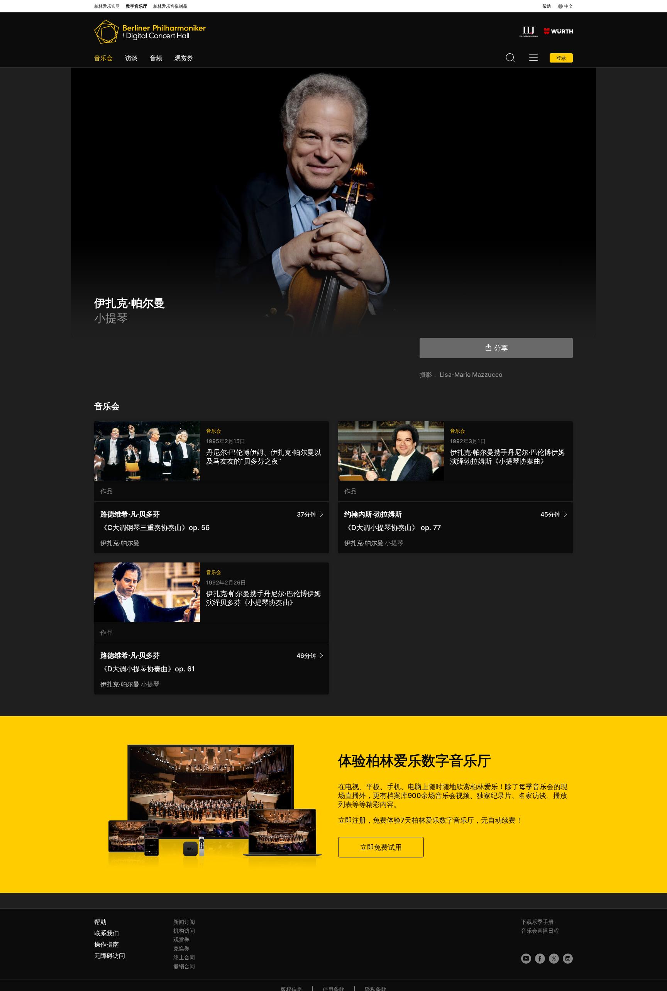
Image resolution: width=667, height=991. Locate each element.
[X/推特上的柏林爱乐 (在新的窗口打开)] (554, 959)
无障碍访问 (109, 955)
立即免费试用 (381, 847)
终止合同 (184, 957)
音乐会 (103, 58)
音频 (156, 58)
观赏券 (183, 58)
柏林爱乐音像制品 (170, 6)
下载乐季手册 (537, 921)
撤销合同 (184, 966)
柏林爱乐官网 (107, 6)
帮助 (546, 6)
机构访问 (184, 930)
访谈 (131, 58)
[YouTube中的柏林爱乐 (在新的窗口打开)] (526, 959)
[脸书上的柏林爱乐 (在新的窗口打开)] (540, 959)
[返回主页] (150, 32)
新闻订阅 (184, 921)
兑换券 (181, 948)
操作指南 (106, 944)
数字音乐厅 (136, 6)
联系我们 (106, 933)
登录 (561, 58)
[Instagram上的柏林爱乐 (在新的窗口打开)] (568, 959)
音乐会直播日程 (540, 930)
